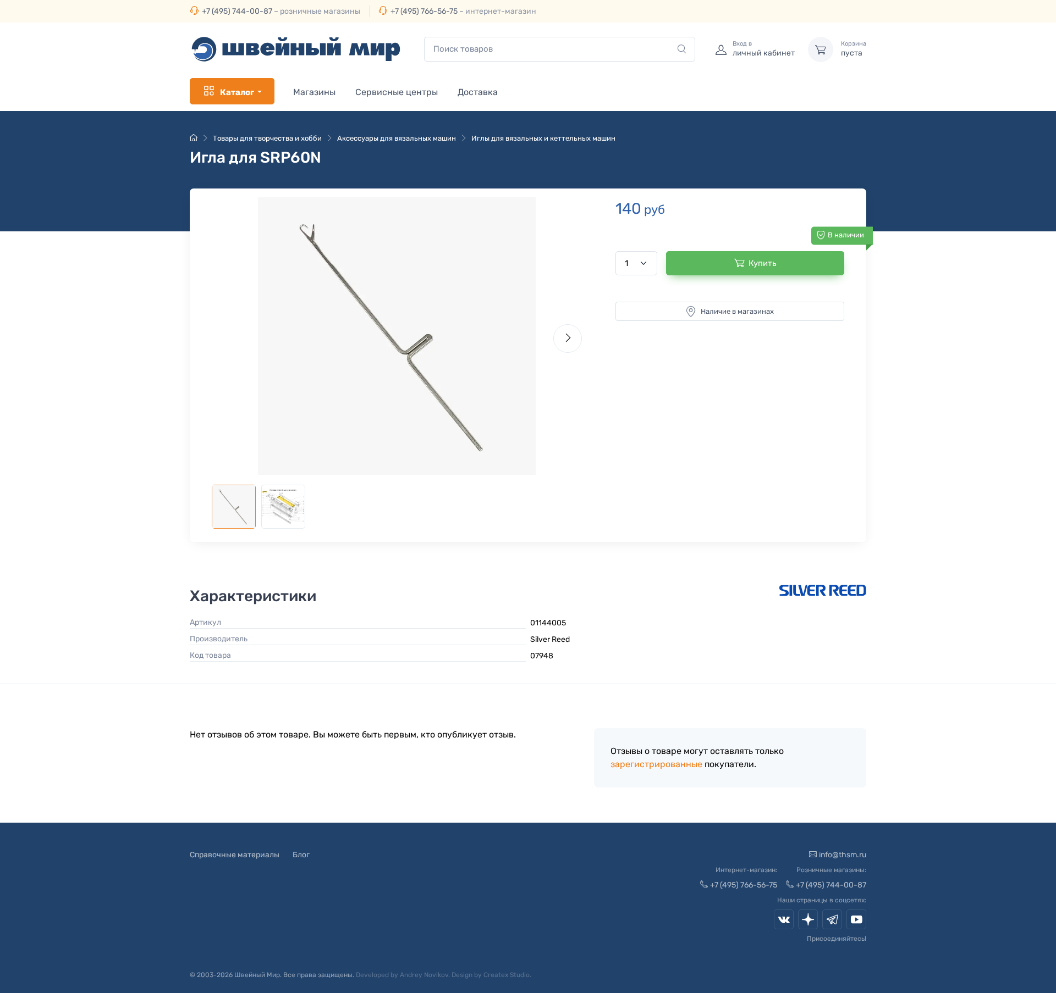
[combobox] (559, 49)
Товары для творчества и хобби (267, 138)
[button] (397, 336)
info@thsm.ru (842, 854)
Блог (301, 854)
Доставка (478, 92)
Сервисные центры (396, 92)
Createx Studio (506, 975)
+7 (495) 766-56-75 (424, 11)
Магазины (314, 92)
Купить (763, 263)
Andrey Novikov (424, 975)
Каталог (237, 92)
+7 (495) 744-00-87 (237, 11)
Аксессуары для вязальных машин (396, 138)
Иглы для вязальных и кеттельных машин (543, 138)
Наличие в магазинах (737, 311)
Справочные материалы (234, 854)
